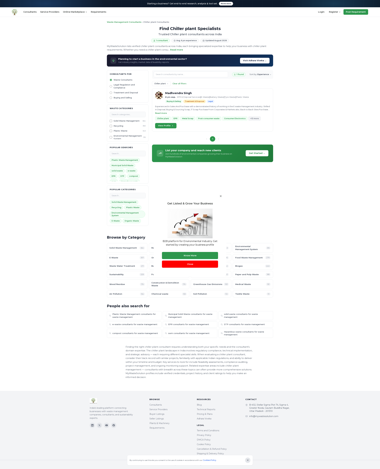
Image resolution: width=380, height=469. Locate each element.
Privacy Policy (204, 435)
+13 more (254, 118)
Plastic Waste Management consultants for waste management (134, 315)
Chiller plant (163, 118)
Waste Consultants (123, 80)
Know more (226, 4)
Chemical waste (168, 294)
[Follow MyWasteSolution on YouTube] (106, 425)
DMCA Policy (203, 439)
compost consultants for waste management (135, 333)
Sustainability (126, 274)
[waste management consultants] (14, 12)
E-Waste (116, 221)
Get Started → (257, 153)
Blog (199, 404)
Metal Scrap (187, 118)
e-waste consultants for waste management (134, 324)
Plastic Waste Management (125, 160)
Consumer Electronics (235, 118)
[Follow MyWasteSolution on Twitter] (99, 425)
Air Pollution (126, 294)
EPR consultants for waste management (188, 324)
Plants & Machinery (159, 423)
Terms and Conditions (208, 430)
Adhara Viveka (204, 418)
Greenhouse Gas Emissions (210, 284)
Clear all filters (179, 83)
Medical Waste (252, 284)
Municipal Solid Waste (122, 165)
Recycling (118, 126)
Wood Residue (126, 284)
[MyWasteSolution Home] (117, 401)
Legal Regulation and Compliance (124, 86)
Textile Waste (252, 294)
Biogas (252, 266)
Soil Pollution (210, 294)
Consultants (30, 12)
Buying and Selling (123, 97)
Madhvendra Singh (178, 93)
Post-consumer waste (208, 118)
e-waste (131, 171)
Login (321, 12)
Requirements (98, 12)
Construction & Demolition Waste (168, 284)
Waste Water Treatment (126, 266)
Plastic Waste (120, 131)
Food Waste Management (252, 257)
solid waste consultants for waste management (241, 315)
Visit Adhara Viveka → (255, 60)
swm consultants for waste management (188, 333)
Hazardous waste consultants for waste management (244, 333)
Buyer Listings (156, 414)
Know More (190, 255)
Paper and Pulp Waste (252, 274)
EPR (113, 176)
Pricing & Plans (204, 414)
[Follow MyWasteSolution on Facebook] (113, 425)
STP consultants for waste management (244, 324)
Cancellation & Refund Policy (212, 449)
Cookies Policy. (210, 460)
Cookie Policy (204, 444)
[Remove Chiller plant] (167, 84)
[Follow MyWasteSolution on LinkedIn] (92, 425)
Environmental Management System (128, 137)
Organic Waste (132, 221)
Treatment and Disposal (126, 92)
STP (122, 176)
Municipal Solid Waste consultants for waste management (190, 315)
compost (133, 176)
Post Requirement (356, 12)
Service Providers (49, 12)
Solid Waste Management (127, 121)
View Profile (164, 125)
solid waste (117, 171)
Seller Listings (156, 418)
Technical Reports (206, 409)
